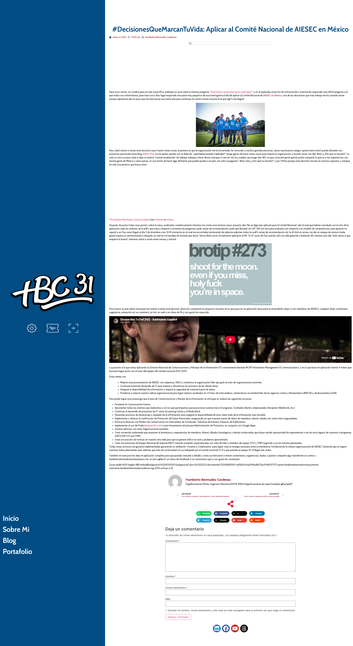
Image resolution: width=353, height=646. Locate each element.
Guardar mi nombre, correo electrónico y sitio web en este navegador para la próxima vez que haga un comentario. (231, 610)
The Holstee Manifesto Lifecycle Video (129, 219)
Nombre (170, 576)
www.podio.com (153, 425)
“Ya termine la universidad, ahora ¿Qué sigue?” (231, 92)
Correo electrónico (176, 588)
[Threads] (244, 628)
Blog (9, 540)
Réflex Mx (148, 154)
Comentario (172, 541)
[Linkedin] (217, 628)
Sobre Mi (16, 529)
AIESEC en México (272, 95)
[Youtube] (235, 628)
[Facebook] (226, 628)
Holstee (159, 219)
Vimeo (170, 219)
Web (167, 599)
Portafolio (17, 551)
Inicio (11, 518)
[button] (204, 513)
